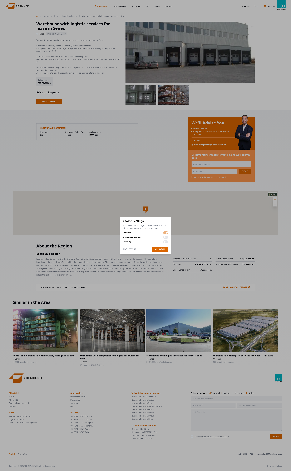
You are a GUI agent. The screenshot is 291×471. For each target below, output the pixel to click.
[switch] (165, 232)
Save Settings (129, 249)
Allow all (160, 249)
